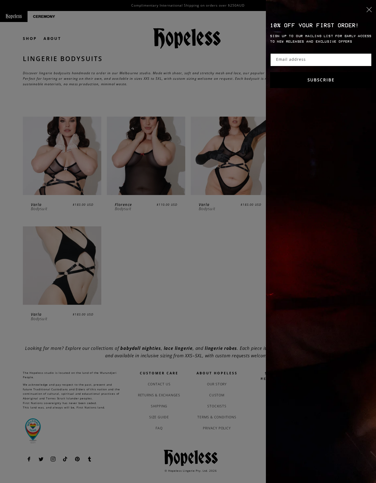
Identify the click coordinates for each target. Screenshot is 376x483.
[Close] (321, 13)
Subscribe (320, 80)
